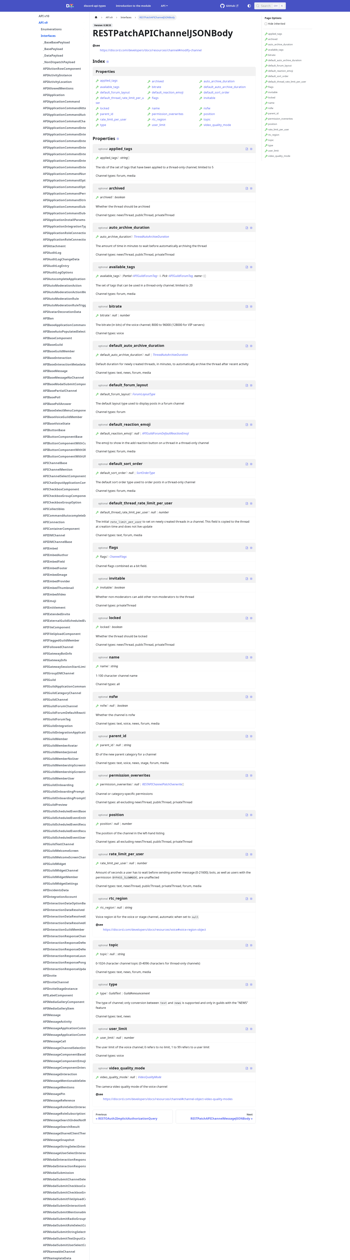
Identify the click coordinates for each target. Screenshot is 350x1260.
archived (158, 81)
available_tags (109, 87)
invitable (209, 98)
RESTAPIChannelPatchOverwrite (162, 784)
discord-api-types (95, 5)
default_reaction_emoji (167, 92)
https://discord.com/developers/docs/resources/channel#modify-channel (151, 50)
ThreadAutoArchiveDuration (151, 237)
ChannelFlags (118, 557)
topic (207, 119)
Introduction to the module (133, 5)
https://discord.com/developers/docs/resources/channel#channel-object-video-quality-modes (168, 1099)
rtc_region (159, 119)
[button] (62, 16)
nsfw (207, 108)
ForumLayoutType (144, 394)
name (156, 108)
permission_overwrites (167, 114)
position (209, 114)
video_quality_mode (217, 125)
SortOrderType (146, 473)
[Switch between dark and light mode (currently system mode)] (249, 6)
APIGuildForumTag (145, 276)
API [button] (163, 5)
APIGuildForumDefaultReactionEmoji (165, 433)
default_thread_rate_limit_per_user (287, 81)
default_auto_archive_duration (225, 87)
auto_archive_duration (219, 81)
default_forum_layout (115, 92)
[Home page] (96, 17)
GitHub (230, 5)
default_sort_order (217, 92)
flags (155, 98)
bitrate (156, 87)
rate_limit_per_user (113, 119)
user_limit (158, 125)
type (103, 125)
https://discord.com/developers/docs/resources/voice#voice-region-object (154, 930)
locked (104, 108)
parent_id (106, 114)
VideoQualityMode (149, 1077)
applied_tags (109, 80)
